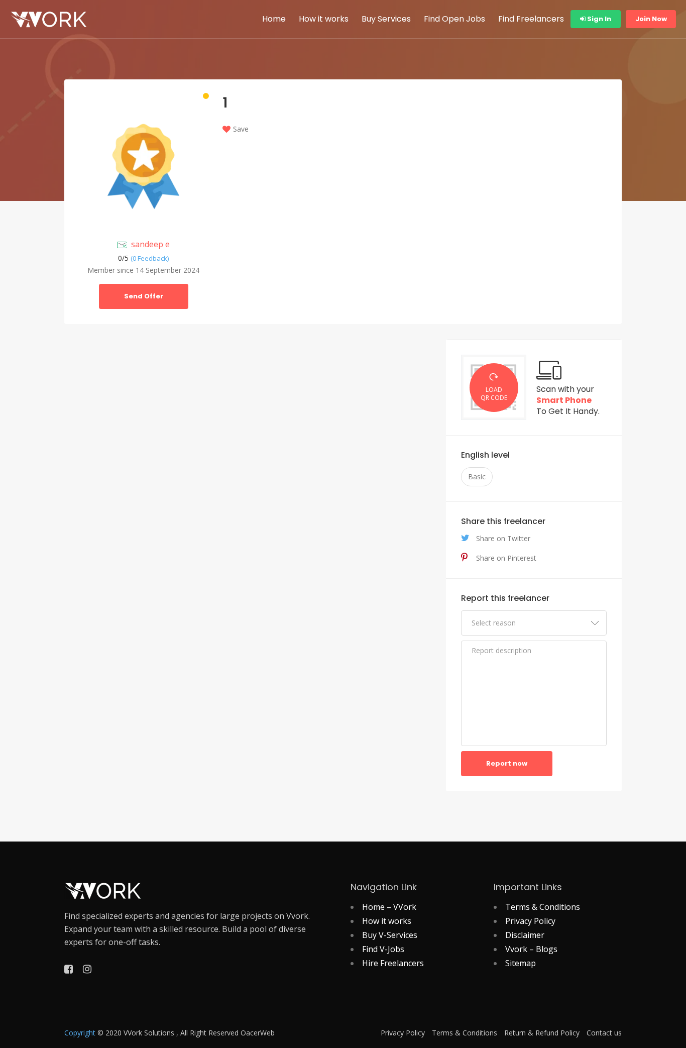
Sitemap (520, 963)
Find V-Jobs (383, 949)
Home (274, 19)
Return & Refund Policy (542, 1033)
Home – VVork (389, 906)
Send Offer (143, 296)
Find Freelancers (531, 19)
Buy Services (386, 19)
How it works (324, 19)
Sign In (598, 19)
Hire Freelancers (393, 963)
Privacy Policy (530, 920)
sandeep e (150, 244)
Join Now (651, 19)
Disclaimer (524, 934)
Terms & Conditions (542, 906)
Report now (506, 763)
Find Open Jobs (454, 19)
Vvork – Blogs (531, 949)
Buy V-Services (389, 934)
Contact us (604, 1033)
